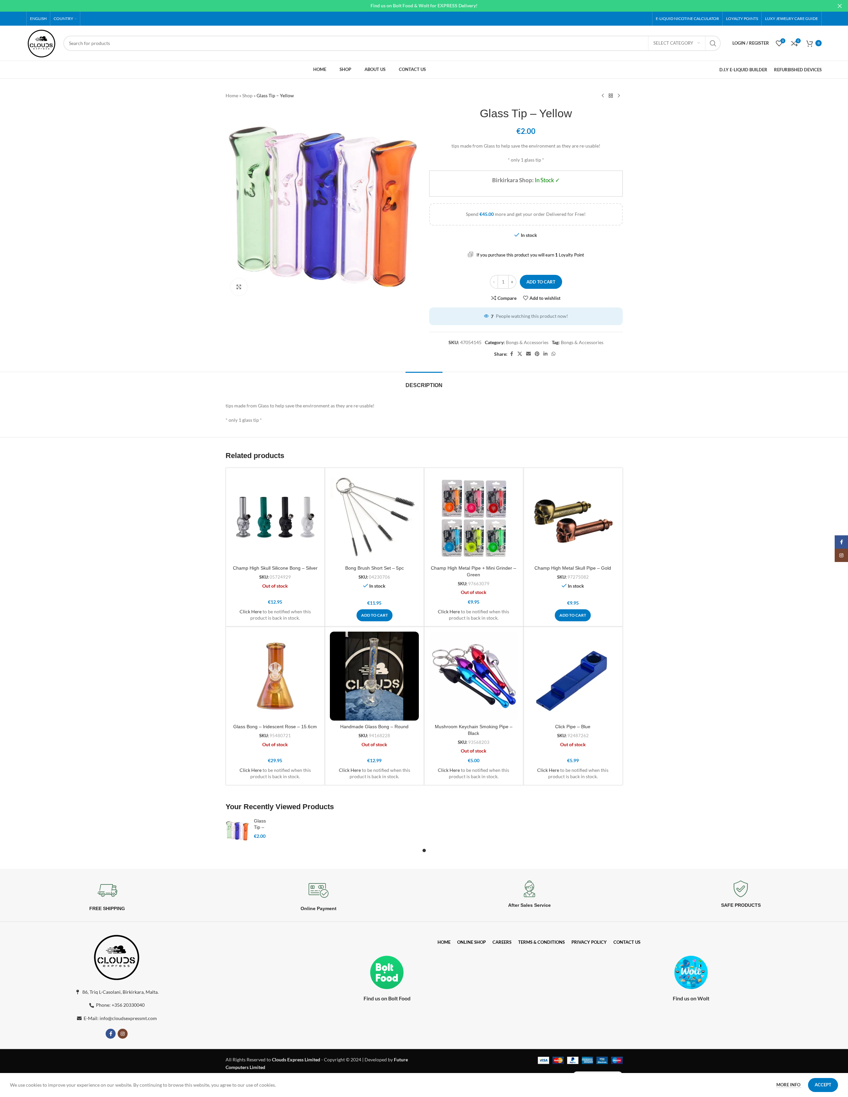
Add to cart (540, 281)
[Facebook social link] (511, 353)
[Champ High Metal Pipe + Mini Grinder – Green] (473, 517)
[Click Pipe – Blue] (572, 676)
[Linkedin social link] (545, 353)
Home (232, 95)
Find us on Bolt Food (387, 998)
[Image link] (117, 956)
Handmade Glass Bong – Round (374, 726)
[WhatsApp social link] (553, 353)
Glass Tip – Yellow (260, 827)
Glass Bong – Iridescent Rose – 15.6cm (275, 726)
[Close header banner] (839, 6)
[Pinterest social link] (537, 353)
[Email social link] (528, 353)
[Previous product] (603, 96)
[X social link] (519, 353)
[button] (375, 615)
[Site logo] (41, 42)
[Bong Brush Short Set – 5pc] (374, 517)
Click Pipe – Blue (572, 726)
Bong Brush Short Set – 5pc (374, 568)
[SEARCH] (713, 43)
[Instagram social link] (123, 1034)
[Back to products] (611, 96)
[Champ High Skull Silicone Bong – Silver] (275, 517)
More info (788, 1084)
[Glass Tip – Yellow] (237, 830)
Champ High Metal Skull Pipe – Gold (572, 568)
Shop (247, 95)
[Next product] (619, 96)
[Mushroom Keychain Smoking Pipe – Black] (473, 676)
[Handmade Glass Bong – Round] (374, 676)
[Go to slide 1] (424, 850)
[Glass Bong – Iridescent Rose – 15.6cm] (275, 676)
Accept (823, 1084)
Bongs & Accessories (527, 342)
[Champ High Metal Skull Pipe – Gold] (572, 517)
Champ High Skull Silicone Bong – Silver (275, 568)
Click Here (251, 611)
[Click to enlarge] (239, 286)
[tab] (424, 382)
